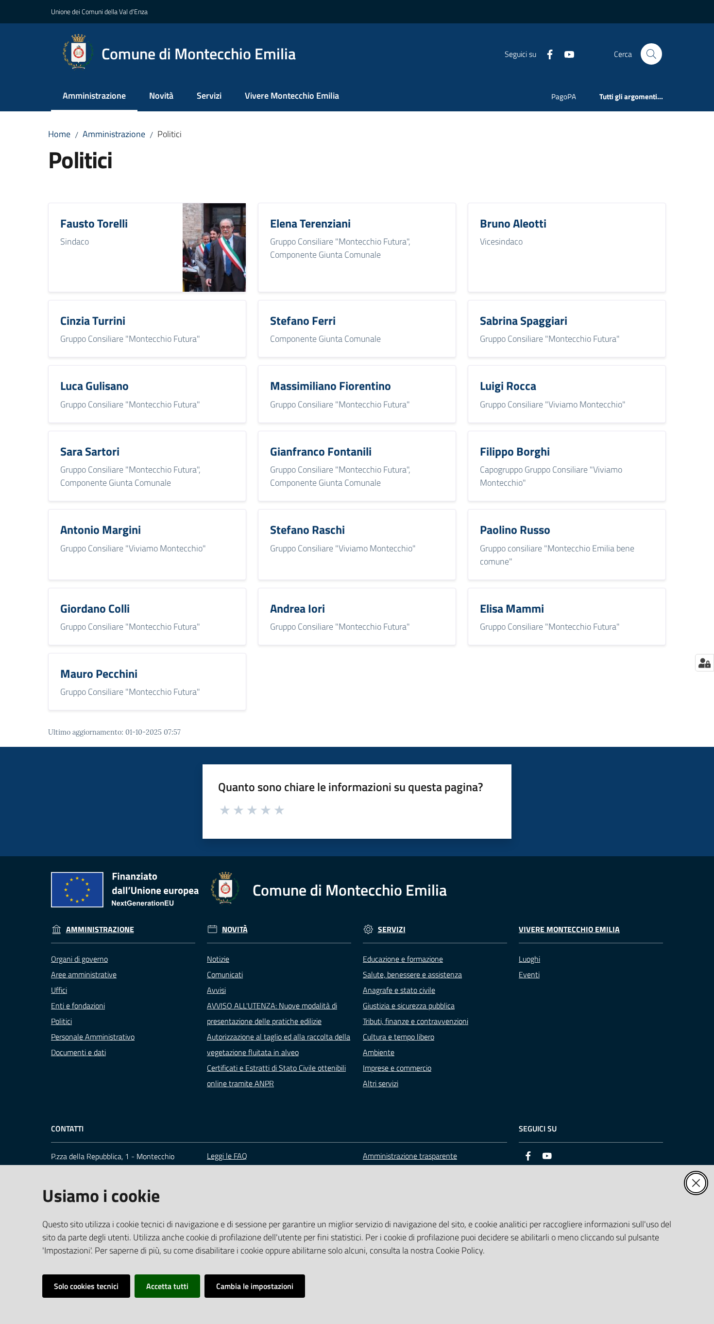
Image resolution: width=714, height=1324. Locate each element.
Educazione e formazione (403, 959)
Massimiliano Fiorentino (330, 385)
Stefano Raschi (307, 529)
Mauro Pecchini (98, 673)
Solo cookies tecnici (86, 1286)
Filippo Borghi (515, 451)
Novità (235, 929)
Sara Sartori (89, 451)
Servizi (392, 929)
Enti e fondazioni (78, 1005)
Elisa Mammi (512, 608)
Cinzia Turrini (92, 320)
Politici (61, 1021)
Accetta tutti (167, 1286)
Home (59, 134)
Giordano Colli (95, 608)
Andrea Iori (297, 608)
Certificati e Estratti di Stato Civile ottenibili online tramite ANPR (276, 1075)
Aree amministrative (84, 974)
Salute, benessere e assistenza (412, 974)
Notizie (218, 959)
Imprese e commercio (397, 1068)
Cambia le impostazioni (254, 1286)
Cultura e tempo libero (398, 1036)
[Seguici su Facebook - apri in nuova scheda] (546, 53)
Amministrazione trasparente (410, 1156)
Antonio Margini (100, 529)
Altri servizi (380, 1083)
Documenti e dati (78, 1052)
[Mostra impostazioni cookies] (704, 662)
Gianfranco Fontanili (321, 451)
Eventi (529, 974)
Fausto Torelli (94, 223)
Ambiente (378, 1052)
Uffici (59, 990)
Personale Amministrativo (93, 1036)
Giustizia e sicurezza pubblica (409, 1005)
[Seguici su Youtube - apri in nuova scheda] (565, 53)
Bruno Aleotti (513, 223)
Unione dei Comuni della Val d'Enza (99, 11)
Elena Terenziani (310, 223)
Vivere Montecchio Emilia (569, 929)
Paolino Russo (515, 529)
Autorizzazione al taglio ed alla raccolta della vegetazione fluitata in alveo (278, 1044)
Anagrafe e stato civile (399, 990)
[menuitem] (94, 96)
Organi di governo (79, 959)
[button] (651, 54)
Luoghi (529, 959)
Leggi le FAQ (227, 1156)
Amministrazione (114, 134)
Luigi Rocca (508, 385)
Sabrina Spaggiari (523, 320)
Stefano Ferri (303, 320)
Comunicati (225, 974)
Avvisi (216, 990)
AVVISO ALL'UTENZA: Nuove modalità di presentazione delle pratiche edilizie (272, 1013)
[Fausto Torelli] (214, 246)
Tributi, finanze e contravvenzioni (415, 1021)
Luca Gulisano (94, 385)
